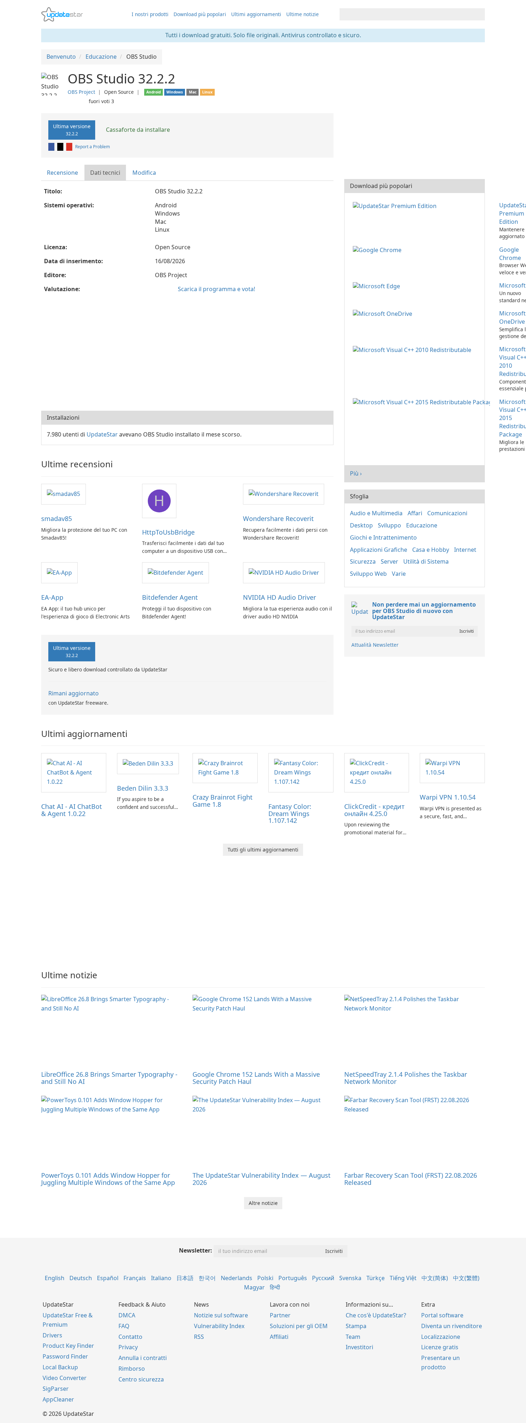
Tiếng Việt (403, 1278)
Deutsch (80, 1278)
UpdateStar (102, 434)
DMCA (126, 1315)
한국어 (207, 1278)
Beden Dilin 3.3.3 (142, 788)
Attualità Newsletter (375, 644)
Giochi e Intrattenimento (383, 537)
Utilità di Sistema (426, 561)
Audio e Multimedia (376, 513)
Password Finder (65, 1356)
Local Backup (60, 1367)
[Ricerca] (478, 14)
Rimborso (131, 1369)
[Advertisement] (187, 353)
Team (353, 1337)
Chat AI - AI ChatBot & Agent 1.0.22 (71, 810)
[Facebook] (51, 147)
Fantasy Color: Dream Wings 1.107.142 (289, 813)
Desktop (361, 525)
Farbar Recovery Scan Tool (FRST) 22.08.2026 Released (410, 1179)
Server (389, 561)
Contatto (130, 1337)
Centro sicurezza (141, 1379)
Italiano (161, 1278)
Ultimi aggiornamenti (256, 14)
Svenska (350, 1278)
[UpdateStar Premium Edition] (396, 205)
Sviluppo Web (368, 574)
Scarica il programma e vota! (216, 289)
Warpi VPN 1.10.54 (448, 797)
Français (134, 1278)
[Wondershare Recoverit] (283, 494)
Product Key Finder (68, 1346)
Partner (280, 1315)
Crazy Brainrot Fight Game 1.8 (223, 801)
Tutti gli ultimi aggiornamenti (263, 849)
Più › (356, 473)
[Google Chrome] (378, 250)
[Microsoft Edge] (378, 285)
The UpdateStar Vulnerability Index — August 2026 (262, 1179)
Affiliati (279, 1337)
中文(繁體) (466, 1278)
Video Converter (65, 1378)
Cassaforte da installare (137, 130)
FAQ (124, 1326)
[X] (60, 147)
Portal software (442, 1315)
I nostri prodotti (150, 14)
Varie (399, 574)
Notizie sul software (221, 1315)
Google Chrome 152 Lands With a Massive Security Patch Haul (256, 1078)
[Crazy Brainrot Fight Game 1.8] (225, 767)
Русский (323, 1278)
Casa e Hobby (430, 550)
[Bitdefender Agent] (175, 572)
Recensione (62, 173)
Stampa (356, 1326)
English (54, 1278)
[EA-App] (59, 572)
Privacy (128, 1347)
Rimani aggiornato (73, 693)
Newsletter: (195, 1250)
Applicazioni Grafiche (378, 550)
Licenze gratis (439, 1347)
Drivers (52, 1335)
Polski (265, 1278)
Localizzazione (440, 1337)
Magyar (254, 1287)
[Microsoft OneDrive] (384, 313)
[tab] (62, 173)
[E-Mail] (69, 147)
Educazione (421, 525)
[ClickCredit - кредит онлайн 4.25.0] (377, 772)
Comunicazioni (447, 513)
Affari (415, 513)
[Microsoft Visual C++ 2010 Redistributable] (413, 349)
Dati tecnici (105, 173)
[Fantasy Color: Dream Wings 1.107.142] (301, 772)
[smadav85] (63, 494)
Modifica (144, 173)
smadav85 (56, 518)
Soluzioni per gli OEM (299, 1326)
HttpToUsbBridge (168, 532)
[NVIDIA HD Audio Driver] (284, 572)
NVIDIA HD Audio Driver (279, 597)
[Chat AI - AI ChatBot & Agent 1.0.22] (74, 772)
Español (107, 1278)
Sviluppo (389, 525)
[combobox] (406, 14)
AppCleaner (58, 1399)
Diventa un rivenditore (451, 1326)
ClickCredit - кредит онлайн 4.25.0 (374, 810)
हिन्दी (275, 1287)
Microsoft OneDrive (512, 317)
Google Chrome (510, 254)
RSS (199, 1337)
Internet (465, 550)
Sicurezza (363, 561)
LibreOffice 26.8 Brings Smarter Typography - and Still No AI (109, 1078)
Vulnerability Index (219, 1326)
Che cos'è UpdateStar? (376, 1315)
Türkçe (375, 1278)
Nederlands (236, 1278)
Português (292, 1278)
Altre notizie (263, 1203)
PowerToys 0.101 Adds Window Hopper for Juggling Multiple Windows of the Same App (108, 1179)
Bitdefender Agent (170, 597)
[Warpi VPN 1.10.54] (452, 767)
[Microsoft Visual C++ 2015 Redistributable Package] (423, 402)
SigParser (56, 1389)
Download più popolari (200, 14)
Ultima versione (72, 129)
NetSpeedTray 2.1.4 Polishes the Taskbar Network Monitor (405, 1078)
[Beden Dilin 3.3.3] (148, 763)
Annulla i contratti (142, 1358)
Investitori (359, 1347)
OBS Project (81, 91)
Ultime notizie (302, 14)
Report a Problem (92, 147)
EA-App (52, 597)
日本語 (185, 1278)
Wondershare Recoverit (278, 518)
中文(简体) (435, 1278)
